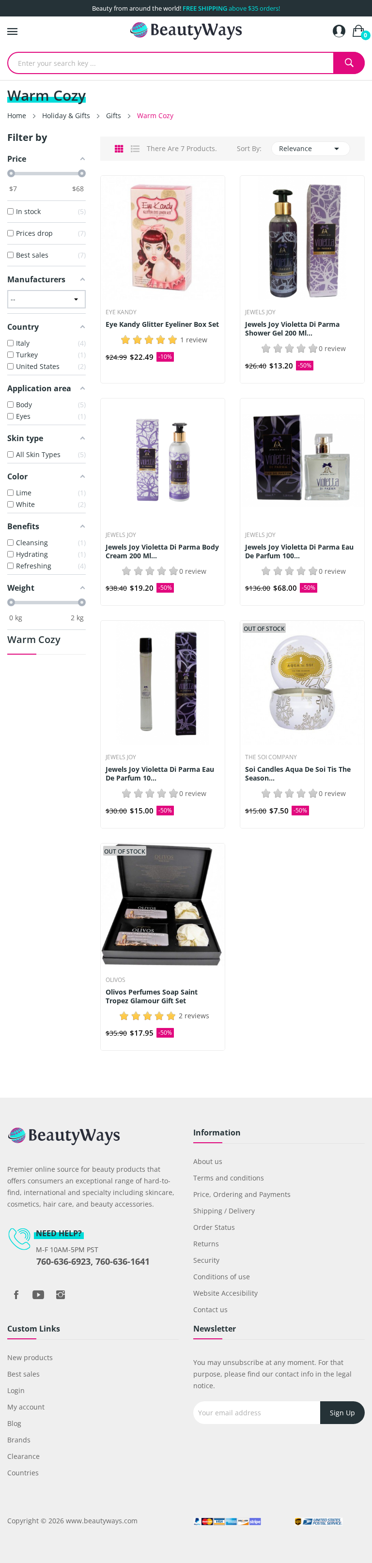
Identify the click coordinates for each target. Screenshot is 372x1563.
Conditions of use (221, 1276)
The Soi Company (271, 757)
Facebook (16, 1294)
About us (207, 1161)
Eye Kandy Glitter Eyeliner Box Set (162, 324)
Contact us (210, 1309)
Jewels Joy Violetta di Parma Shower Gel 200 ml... (292, 328)
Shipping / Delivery (224, 1210)
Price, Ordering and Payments (242, 1194)
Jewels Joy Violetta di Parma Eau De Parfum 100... (299, 551)
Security (206, 1260)
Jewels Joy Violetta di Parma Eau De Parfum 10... (160, 773)
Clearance (23, 1456)
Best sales (23, 1374)
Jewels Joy (260, 312)
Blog (14, 1423)
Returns (206, 1243)
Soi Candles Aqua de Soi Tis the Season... (298, 773)
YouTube (38, 1294)
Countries (23, 1472)
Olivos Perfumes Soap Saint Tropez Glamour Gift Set (152, 996)
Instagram (60, 1294)
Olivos (115, 980)
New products (30, 1357)
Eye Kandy (121, 312)
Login (16, 1390)
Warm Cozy (34, 640)
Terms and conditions (228, 1177)
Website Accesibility (225, 1293)
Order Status (214, 1227)
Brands (19, 1439)
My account (26, 1406)
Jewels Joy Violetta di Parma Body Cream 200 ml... (162, 551)
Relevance (311, 148)
